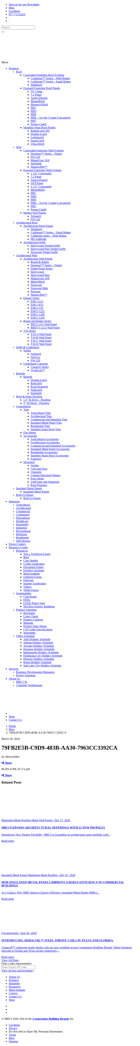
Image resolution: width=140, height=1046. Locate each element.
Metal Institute (31, 573)
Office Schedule (25, 636)
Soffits (27, 350)
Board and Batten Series (37, 321)
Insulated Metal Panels (29, 488)
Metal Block (38, 281)
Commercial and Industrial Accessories (53, 445)
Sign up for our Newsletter (24, 4)
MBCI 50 (21, 681)
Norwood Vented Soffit (44, 252)
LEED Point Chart (34, 603)
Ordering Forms (32, 576)
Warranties (29, 632)
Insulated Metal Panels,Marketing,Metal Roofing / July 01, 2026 (38, 875)
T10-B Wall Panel (41, 337)
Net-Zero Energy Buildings (39, 606)
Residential (22, 537)
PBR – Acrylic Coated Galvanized (50, 117)
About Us (14, 678)
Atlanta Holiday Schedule (38, 642)
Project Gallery (17, 544)
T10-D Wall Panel (41, 344)
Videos (27, 586)
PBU (33, 120)
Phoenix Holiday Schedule (38, 659)
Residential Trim (40, 426)
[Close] (2, 31)
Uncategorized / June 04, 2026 (19, 933)
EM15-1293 (38, 317)
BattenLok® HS (40, 130)
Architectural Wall (26, 255)
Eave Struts (37, 478)
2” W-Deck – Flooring (36, 403)
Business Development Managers (35, 672)
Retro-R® (36, 383)
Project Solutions (26, 675)
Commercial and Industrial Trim (49, 419)
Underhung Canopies (35, 363)
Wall (18, 147)
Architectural (23, 508)
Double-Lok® (39, 134)
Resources (22, 550)
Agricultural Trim (41, 412)
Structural (28, 462)
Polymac (36, 291)
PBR (33, 114)
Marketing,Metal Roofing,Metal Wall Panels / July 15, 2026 (35, 820)
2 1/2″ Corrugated (41, 186)
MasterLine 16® (40, 160)
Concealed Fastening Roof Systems (43, 75)
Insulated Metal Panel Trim (46, 422)
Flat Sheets (29, 432)
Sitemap (13, 1041)
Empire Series (31, 298)
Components (23, 406)
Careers (13, 993)
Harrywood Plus (40, 275)
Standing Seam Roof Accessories (50, 455)
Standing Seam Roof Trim (46, 429)
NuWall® (36, 163)
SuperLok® (37, 140)
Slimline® (36, 84)
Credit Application (33, 563)
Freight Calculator (33, 570)
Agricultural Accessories (45, 439)
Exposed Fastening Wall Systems (42, 170)
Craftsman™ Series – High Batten (50, 78)
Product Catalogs (33, 619)
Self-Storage (23, 540)
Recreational (23, 531)
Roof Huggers (39, 485)
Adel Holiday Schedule (36, 639)
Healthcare (22, 521)
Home (12, 726)
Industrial (21, 527)
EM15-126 (37, 307)
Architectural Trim (41, 416)
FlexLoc (35, 357)
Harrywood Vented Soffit (45, 245)
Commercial (23, 511)
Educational (23, 517)
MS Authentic (39, 239)
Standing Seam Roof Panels (39, 127)
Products (14, 68)
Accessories (30, 435)
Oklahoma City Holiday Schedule (42, 655)
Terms (12, 1034)
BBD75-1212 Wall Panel (45, 327)
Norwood (36, 285)
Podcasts (28, 580)
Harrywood (37, 271)
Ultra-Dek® (37, 143)
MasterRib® (38, 101)
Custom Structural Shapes (45, 475)
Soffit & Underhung (27, 347)
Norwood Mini (39, 288)
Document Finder (33, 567)
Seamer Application (34, 583)
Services (13, 668)
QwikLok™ (38, 370)
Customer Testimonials (29, 685)
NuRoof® (36, 389)
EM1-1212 (37, 301)
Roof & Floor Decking (29, 396)
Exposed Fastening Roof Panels (41, 88)
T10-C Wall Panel (41, 340)
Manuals (28, 622)
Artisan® (36, 216)
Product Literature (26, 609)
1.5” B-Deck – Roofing (36, 399)
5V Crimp (36, 91)
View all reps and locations (17, 970)
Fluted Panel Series (42, 268)
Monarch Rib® (39, 104)
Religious (21, 534)
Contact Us (15, 719)
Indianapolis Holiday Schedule (41, 652)
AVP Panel (37, 183)
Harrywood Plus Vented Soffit (48, 248)
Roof (19, 71)
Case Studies (30, 560)
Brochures (29, 613)
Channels (36, 472)
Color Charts (30, 616)
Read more (7, 840)
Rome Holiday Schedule (37, 662)
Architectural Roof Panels (38, 225)
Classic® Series (40, 367)
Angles (35, 465)
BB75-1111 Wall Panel (44, 324)
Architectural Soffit (34, 242)
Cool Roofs (30, 596)
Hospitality (22, 524)
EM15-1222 (38, 311)
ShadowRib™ (39, 166)
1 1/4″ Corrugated (41, 173)
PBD (33, 111)
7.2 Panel (36, 94)
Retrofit (20, 373)
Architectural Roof (27, 222)
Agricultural (23, 504)
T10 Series (29, 330)
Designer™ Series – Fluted (46, 153)
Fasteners (36, 458)
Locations (14, 11)
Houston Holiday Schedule (39, 649)
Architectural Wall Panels (37, 258)
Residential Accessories (44, 452)
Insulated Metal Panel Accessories (50, 449)
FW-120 (35, 157)
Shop (12, 716)
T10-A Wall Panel (41, 334)
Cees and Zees (39, 468)
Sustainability (24, 593)
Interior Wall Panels (34, 212)
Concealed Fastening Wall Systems (43, 150)
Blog (11, 7)
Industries (14, 501)
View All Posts (10, 960)
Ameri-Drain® (39, 98)
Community (23, 514)
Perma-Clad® (38, 124)
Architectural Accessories (45, 442)
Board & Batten (40, 262)
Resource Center (18, 547)
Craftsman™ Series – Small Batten (51, 81)
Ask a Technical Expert (36, 554)
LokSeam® (37, 137)
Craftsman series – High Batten (49, 235)
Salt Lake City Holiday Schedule (42, 665)
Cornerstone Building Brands (50, 1018)
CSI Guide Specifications (37, 629)
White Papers (31, 590)
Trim (26, 409)
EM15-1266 (38, 314)
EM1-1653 (37, 304)
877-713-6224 (17, 14)
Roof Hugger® (39, 386)
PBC (33, 107)
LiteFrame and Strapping (45, 481)
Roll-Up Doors (24, 494)
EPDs (26, 599)
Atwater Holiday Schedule (38, 645)
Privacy (13, 1028)
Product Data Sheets (35, 626)
